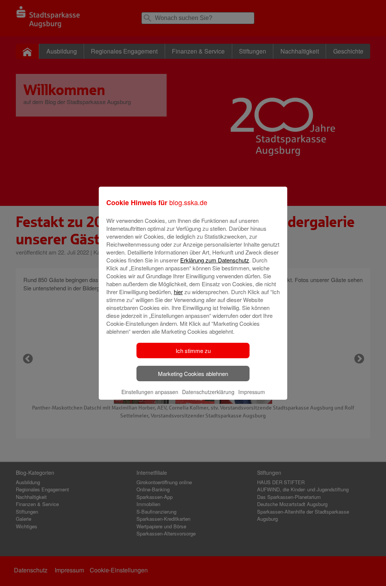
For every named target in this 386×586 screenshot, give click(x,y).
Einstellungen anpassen (149, 392)
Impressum (251, 392)
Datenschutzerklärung (208, 392)
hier (178, 292)
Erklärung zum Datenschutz (214, 260)
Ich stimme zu (193, 350)
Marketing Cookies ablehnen (193, 373)
